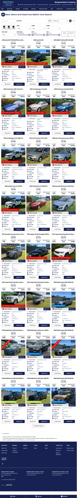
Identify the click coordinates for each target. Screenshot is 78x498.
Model (33, 25)
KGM (2, 8)
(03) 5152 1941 (7, 475)
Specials (33, 8)
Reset (50, 20)
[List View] (73, 21)
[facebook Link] (75, 5)
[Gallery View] (70, 21)
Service (25, 448)
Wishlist (22, 67)
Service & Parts (43, 8)
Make (18, 25)
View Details (7, 84)
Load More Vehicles (38, 426)
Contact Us (60, 8)
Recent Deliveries (58, 453)
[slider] (29, 35)
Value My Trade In (71, 8)
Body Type (4, 32)
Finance (14, 448)
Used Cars (4, 453)
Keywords (19, 21)
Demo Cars (4, 450)
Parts (35, 448)
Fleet (52, 8)
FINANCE (18, 8)
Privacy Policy (70, 448)
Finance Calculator (15, 451)
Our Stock (9, 8)
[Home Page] (8, 3)
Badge (48, 25)
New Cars (4, 448)
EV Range (25, 8)
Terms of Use (70, 450)
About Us (58, 450)
